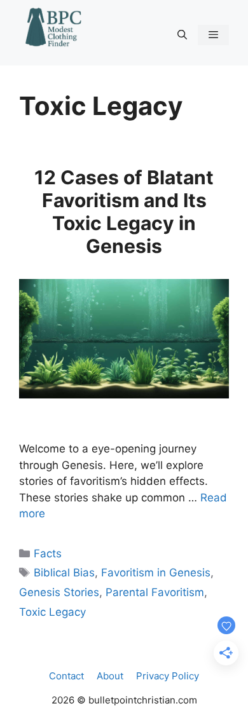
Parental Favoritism (155, 592)
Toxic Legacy (52, 612)
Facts (48, 553)
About (110, 676)
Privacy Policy (167, 676)
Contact (66, 676)
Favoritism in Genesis (155, 572)
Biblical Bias (64, 572)
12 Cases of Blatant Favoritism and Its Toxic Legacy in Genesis (124, 211)
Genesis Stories (59, 592)
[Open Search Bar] (181, 35)
